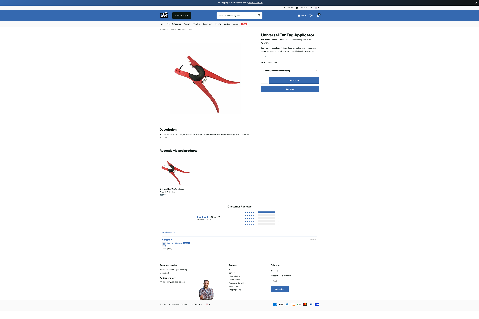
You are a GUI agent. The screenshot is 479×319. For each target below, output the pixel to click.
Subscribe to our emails (281, 276)
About (235, 24)
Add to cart (294, 80)
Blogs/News (207, 24)
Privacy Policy (234, 276)
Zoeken (259, 15)
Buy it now (290, 89)
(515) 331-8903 (169, 278)
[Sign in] (311, 15)
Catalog (196, 24)
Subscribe (279, 289)
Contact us (288, 8)
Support (233, 265)
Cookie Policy (234, 280)
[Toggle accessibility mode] (297, 7)
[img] (167, 240)
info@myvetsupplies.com (174, 282)
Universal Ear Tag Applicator (172, 189)
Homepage (164, 29)
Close (476, 3)
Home (162, 24)
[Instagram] (272, 271)
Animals (187, 24)
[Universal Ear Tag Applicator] (175, 171)
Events (218, 24)
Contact (227, 24)
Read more (309, 51)
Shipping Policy (235, 290)
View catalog (181, 15)
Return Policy (234, 286)
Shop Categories (174, 24)
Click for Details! (256, 3)
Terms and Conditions (237, 283)
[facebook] (277, 271)
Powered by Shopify (179, 304)
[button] (267, 78)
